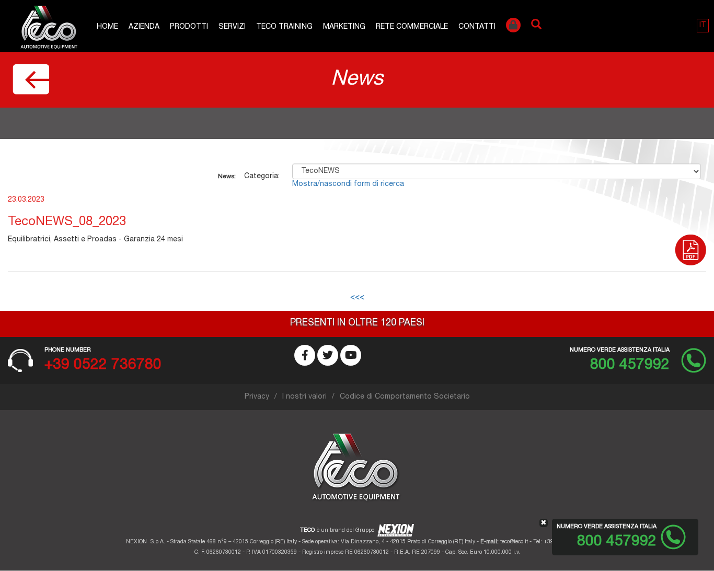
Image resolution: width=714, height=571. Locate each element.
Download (690, 253)
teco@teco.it (514, 542)
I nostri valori (304, 397)
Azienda (144, 27)
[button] (703, 25)
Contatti (477, 27)
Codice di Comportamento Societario (405, 397)
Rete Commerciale (412, 27)
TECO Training (284, 27)
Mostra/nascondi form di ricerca (348, 184)
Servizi (232, 27)
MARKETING (344, 27)
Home (107, 27)
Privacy (257, 397)
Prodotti (189, 27)
